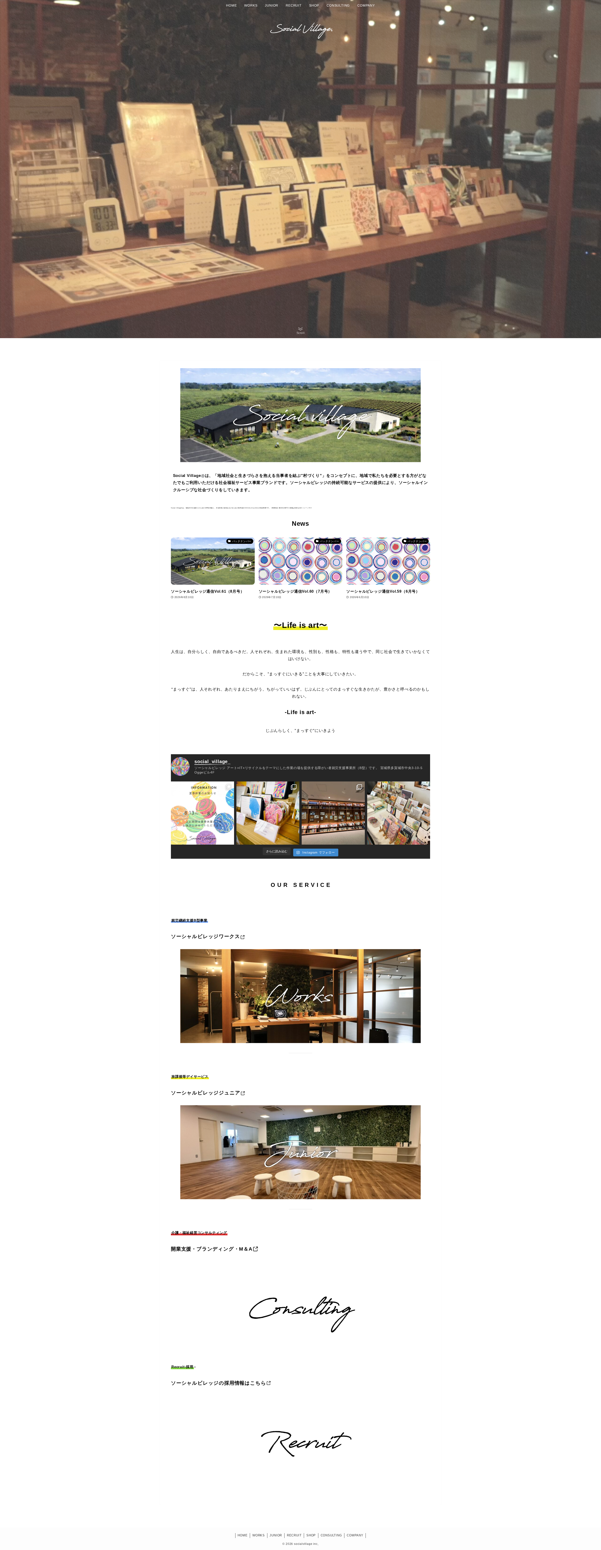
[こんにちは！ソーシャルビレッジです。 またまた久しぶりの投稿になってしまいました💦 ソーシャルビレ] (202, 813)
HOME (242, 1535)
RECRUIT (294, 1535)
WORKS (258, 1535)
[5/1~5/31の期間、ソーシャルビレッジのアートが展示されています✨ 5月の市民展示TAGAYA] (333, 813)
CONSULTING (331, 1535)
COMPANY (355, 1535)
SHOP (311, 1535)
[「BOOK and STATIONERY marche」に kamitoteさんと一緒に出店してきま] (398, 813)
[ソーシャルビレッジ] (300, 29)
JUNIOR (276, 1535)
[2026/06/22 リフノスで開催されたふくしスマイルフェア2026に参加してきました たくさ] (268, 813)
